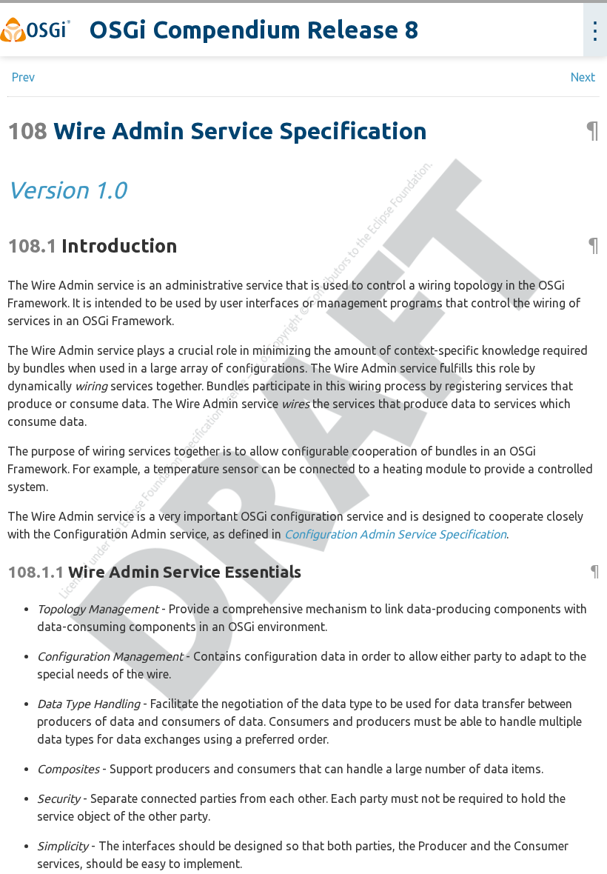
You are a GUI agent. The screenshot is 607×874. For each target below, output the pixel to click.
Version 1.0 (66, 189)
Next (583, 77)
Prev (23, 77)
